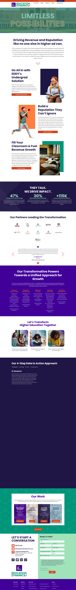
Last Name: (54, 543)
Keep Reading (56, 521)
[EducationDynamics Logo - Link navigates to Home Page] (22, 4)
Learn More (44, 521)
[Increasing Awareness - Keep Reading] (56, 513)
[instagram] (25, 559)
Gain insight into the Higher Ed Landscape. (56, 349)
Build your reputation (47, 131)
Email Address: (42, 547)
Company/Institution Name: (45, 551)
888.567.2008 (52, 0)
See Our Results (38, 529)
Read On (32, 521)
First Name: (42, 543)
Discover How (20, 521)
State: (53, 551)
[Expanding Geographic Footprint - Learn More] (44, 513)
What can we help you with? (44, 555)
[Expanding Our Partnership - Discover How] (20, 513)
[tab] (14, 367)
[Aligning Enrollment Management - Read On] (32, 513)
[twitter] (17, 559)
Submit (52, 572)
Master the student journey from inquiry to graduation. (20, 349)
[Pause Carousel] (38, 263)
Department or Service (44, 539)
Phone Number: (55, 547)
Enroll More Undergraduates (21, 94)
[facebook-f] (13, 559)
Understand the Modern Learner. (38, 349)
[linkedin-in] (21, 559)
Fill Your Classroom (21, 168)
